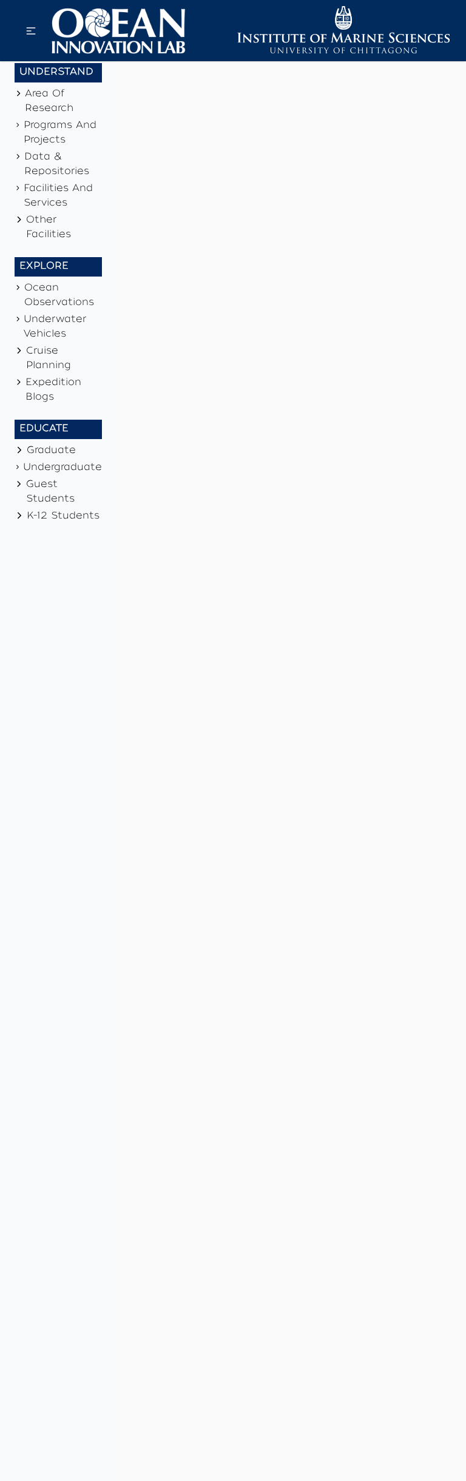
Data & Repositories (56, 165)
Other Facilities (48, 228)
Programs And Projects (60, 133)
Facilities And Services (58, 196)
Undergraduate (62, 468)
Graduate (51, 451)
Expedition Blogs (53, 390)
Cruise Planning (48, 359)
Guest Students (50, 492)
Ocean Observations (59, 296)
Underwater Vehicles (55, 327)
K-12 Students (63, 517)
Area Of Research (49, 102)
